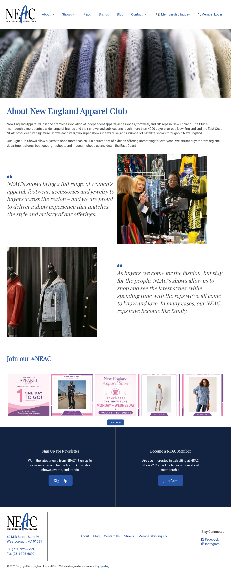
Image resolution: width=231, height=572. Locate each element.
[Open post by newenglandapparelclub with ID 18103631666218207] (159, 394)
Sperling (104, 566)
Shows (67, 14)
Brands (104, 14)
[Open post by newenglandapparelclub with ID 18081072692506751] (202, 394)
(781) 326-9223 (23, 549)
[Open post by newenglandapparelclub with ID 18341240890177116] (115, 394)
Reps (87, 14)
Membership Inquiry (175, 14)
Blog (120, 14)
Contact (137, 14)
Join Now (170, 480)
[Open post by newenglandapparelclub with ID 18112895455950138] (28, 394)
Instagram (212, 544)
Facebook (211, 539)
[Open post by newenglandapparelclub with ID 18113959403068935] (72, 394)
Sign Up (60, 480)
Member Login (211, 14)
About (46, 14)
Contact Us (112, 536)
